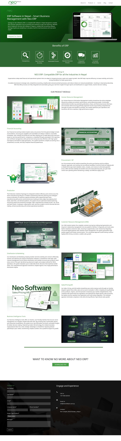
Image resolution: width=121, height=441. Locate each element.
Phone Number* (34, 407)
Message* (10, 419)
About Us (83, 3)
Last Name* (10, 394)
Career (99, 3)
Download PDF (60, 365)
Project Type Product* (13, 413)
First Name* (10, 388)
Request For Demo (14, 36)
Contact (111, 3)
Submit (10, 430)
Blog (105, 3)
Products (90, 3)
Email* (9, 401)
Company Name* (12, 407)
